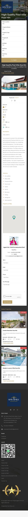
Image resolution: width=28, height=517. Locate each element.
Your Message (6, 281)
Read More (14, 249)
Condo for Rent (5, 473)
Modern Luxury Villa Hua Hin (11, 368)
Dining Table (7, 178)
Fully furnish (7, 184)
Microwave (7, 192)
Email (4, 267)
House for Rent (5, 468)
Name (4, 260)
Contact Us (4, 481)
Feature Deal (4, 463)
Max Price (4, 54)
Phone (4, 274)
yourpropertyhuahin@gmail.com (15, 256)
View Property (14, 324)
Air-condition (7, 176)
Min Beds (4, 43)
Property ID (5, 37)
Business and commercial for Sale (9, 475)
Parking (6, 194)
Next (26, 84)
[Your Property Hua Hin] (14, 400)
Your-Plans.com (10, 506)
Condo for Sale (4, 470)
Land (2, 478)
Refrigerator (7, 197)
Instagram (3, 438)
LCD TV (6, 189)
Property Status (6, 27)
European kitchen (8, 181)
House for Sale (4, 465)
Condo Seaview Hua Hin (10, 330)
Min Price (4, 48)
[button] (15, 219)
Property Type (5, 32)
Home (2, 460)
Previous (2, 84)
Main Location (5, 21)
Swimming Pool (8, 200)
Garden (6, 186)
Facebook (3, 436)
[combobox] (14, 24)
